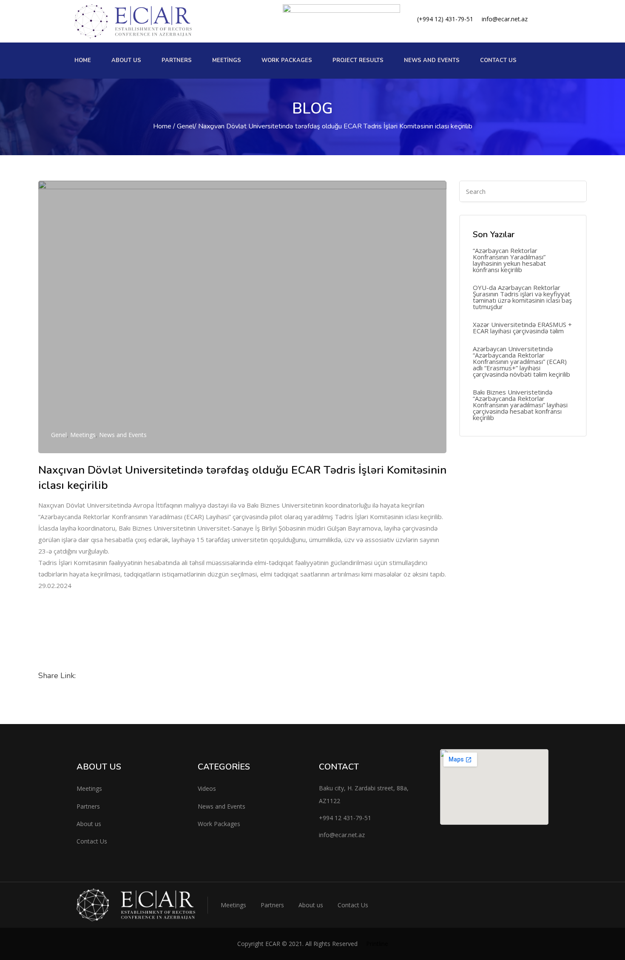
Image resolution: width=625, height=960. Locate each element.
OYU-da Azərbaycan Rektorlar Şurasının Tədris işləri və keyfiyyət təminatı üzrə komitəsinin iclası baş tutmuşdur (522, 297)
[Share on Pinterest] (193, 676)
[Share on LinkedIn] (132, 676)
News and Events (123, 435)
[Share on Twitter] (111, 676)
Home (82, 60)
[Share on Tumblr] (152, 676)
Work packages (286, 60)
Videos (207, 788)
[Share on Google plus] (173, 676)
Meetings (226, 60)
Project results (358, 60)
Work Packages (219, 824)
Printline (377, 944)
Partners (177, 60)
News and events (432, 60)
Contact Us (498, 60)
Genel (185, 126)
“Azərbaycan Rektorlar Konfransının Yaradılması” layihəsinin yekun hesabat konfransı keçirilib (509, 260)
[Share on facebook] (91, 676)
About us (126, 60)
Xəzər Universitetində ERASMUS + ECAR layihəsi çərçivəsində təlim (522, 327)
